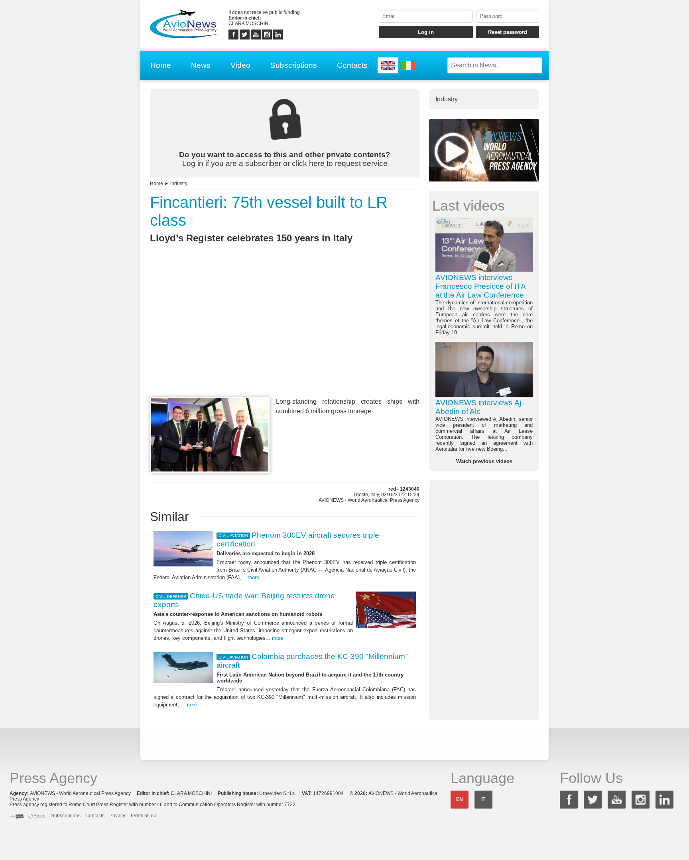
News (201, 65)
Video (240, 65)
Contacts (352, 65)
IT (483, 799)
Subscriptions (293, 65)
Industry (178, 183)
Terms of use (143, 816)
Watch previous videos (484, 461)
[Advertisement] (284, 335)
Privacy (117, 816)
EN (459, 799)
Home (160, 65)
